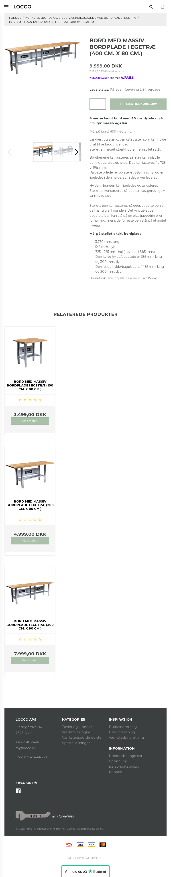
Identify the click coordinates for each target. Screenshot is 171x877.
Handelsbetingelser (125, 756)
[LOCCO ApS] (22, 7)
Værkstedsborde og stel (82, 737)
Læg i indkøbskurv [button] (141, 104)
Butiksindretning (123, 727)
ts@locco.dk (26, 748)
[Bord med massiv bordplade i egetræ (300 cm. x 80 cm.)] (30, 591)
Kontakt (115, 772)
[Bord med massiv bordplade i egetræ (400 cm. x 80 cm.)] (42, 56)
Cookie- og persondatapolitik (85, 828)
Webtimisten (85, 858)
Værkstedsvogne (76, 732)
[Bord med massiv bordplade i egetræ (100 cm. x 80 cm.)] (30, 352)
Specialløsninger (76, 743)
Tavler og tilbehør (77, 727)
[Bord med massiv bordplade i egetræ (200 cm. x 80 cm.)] (30, 471)
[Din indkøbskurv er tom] (163, 7)
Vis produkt (30, 421)
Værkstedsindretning (126, 737)
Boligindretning (122, 732)
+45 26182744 (27, 742)
